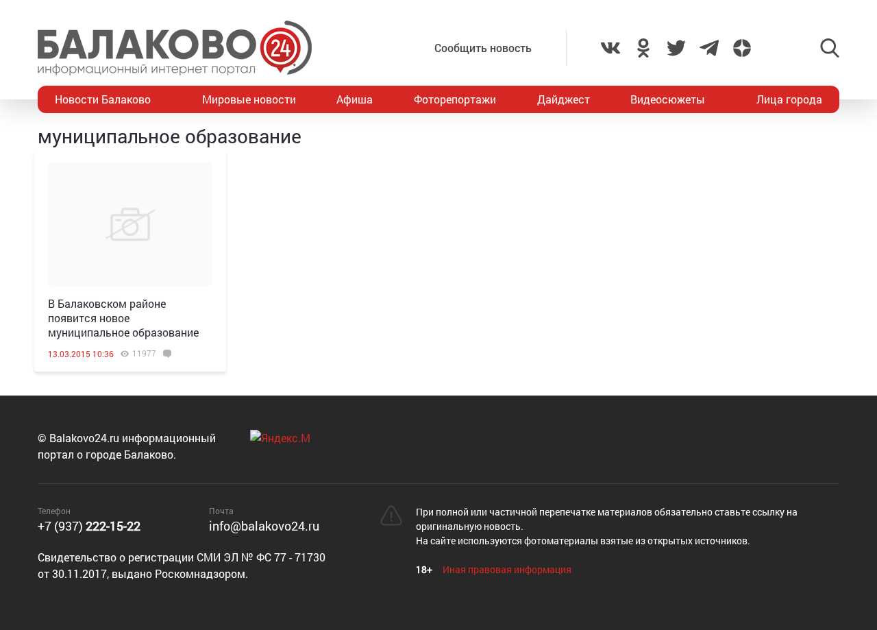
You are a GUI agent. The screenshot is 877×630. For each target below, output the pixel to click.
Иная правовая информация (507, 569)
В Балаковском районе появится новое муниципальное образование (123, 317)
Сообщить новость (483, 47)
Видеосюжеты (667, 99)
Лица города (789, 99)
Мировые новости (249, 99)
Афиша (354, 99)
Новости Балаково (103, 99)
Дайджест (563, 99)
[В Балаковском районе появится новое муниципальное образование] (130, 224)
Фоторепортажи (455, 99)
